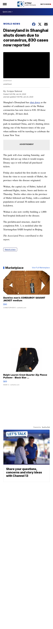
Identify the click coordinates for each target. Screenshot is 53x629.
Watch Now (45, 4)
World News (11, 23)
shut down (35, 102)
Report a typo (10, 249)
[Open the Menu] (4, 4)
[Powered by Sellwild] (46, 427)
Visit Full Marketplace (41, 268)
